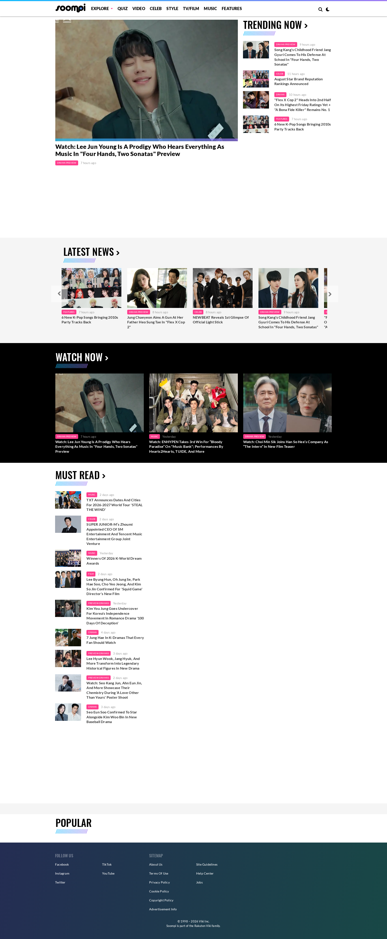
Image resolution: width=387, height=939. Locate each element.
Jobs (199, 882)
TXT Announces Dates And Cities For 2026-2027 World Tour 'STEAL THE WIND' (114, 505)
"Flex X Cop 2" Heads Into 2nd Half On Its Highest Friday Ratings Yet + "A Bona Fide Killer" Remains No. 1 (302, 104)
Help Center (205, 873)
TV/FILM (191, 8)
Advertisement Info (163, 909)
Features (232, 8)
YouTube (108, 873)
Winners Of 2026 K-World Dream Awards (114, 560)
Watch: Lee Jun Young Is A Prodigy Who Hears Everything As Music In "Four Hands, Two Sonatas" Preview (139, 150)
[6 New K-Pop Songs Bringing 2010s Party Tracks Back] (256, 124)
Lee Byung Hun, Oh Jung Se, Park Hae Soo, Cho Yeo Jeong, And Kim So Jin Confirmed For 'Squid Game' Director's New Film (114, 586)
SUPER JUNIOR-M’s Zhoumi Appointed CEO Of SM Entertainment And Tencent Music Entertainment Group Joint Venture (114, 534)
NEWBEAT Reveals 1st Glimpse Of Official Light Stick (221, 319)
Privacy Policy (159, 882)
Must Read (77, 474)
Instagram (62, 873)
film (91, 573)
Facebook (62, 864)
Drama (280, 94)
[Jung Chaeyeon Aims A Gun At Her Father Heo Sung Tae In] (157, 288)
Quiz (123, 8)
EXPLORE (100, 8)
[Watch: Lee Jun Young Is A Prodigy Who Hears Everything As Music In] (146, 80)
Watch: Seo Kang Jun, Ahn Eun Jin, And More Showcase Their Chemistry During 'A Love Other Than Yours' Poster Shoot (114, 690)
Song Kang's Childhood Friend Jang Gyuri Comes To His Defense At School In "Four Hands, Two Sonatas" (302, 56)
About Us (156, 864)
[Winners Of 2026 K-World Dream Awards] (68, 558)
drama (92, 632)
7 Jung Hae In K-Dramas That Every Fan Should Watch (115, 639)
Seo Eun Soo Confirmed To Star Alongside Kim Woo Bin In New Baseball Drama (111, 717)
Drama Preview (66, 162)
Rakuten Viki (202, 926)
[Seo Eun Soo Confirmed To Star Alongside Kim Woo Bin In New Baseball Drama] (68, 712)
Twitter (60, 882)
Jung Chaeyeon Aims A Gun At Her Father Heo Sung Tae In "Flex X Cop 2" (156, 322)
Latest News (88, 251)
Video (138, 8)
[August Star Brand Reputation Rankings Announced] (256, 79)
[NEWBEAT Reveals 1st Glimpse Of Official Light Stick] (223, 288)
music (91, 494)
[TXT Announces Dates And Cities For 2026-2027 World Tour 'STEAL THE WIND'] (68, 500)
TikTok (107, 864)
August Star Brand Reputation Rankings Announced (298, 81)
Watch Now (79, 357)
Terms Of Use (158, 873)
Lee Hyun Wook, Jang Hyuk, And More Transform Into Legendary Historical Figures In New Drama (113, 663)
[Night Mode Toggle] (328, 9)
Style (172, 8)
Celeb (156, 8)
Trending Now (272, 24)
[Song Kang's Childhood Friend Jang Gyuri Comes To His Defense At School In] (288, 288)
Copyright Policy (161, 900)
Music (210, 8)
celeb (91, 519)
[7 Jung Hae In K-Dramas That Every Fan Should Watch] (68, 637)
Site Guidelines (206, 864)
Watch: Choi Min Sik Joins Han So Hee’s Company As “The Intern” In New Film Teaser (285, 444)
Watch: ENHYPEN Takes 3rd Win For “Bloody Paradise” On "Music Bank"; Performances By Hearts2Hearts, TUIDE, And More (186, 446)
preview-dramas (98, 603)
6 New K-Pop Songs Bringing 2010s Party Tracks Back (302, 126)
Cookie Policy (159, 891)
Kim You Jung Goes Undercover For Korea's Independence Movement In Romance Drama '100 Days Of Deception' (115, 615)
